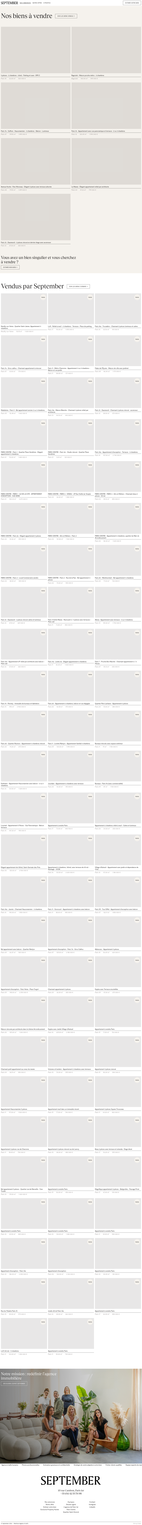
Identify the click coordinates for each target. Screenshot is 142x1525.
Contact (92, 1502)
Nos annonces (25, 3)
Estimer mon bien (9, 267)
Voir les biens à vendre (77, 286)
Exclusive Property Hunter (49, 1509)
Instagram (92, 1504)
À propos (47, 3)
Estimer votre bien (132, 3)
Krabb (139, 1523)
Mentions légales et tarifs (21, 1523)
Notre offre (37, 3)
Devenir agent (71, 1504)
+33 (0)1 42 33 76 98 (71, 1493)
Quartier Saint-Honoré (71, 1512)
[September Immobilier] (9, 3)
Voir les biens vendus (65, 16)
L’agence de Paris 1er (71, 1507)
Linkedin (92, 1507)
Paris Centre (71, 1509)
